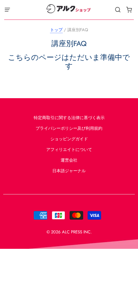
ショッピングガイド (69, 139)
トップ (56, 30)
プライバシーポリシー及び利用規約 (69, 128)
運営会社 (69, 160)
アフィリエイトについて (69, 149)
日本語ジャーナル (69, 171)
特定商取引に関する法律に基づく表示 (69, 118)
